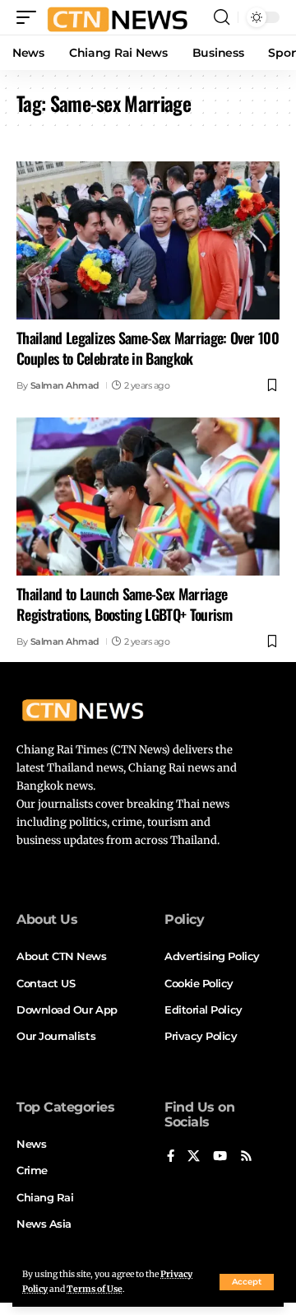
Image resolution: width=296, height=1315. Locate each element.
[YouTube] (219, 1156)
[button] (247, 1282)
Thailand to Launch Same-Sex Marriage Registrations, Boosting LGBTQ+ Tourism (124, 604)
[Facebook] (170, 1156)
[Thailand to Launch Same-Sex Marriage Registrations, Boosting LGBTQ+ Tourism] (148, 496)
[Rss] (246, 1156)
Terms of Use (95, 1289)
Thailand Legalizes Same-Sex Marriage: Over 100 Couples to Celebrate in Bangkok (147, 348)
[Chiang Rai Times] (117, 17)
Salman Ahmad (64, 385)
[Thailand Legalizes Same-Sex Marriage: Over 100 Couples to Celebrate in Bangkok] (148, 240)
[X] (193, 1156)
